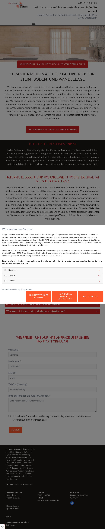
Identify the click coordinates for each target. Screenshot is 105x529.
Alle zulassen (90, 296)
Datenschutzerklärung (11, 289)
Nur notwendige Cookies (38, 296)
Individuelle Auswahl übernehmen (65, 296)
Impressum (27, 289)
